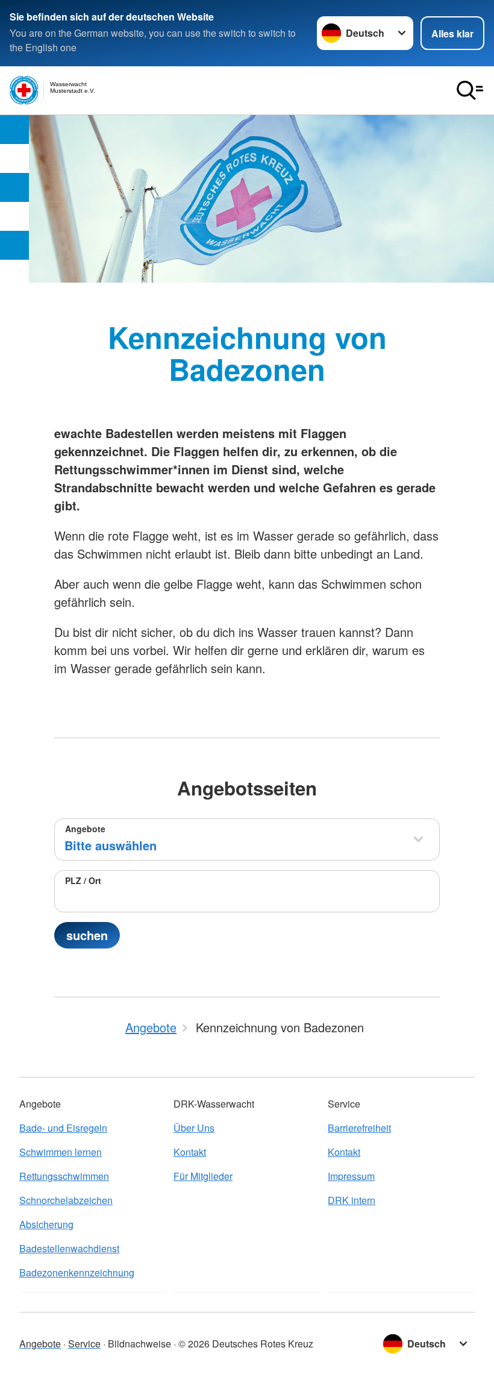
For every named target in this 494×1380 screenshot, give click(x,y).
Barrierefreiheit (359, 1128)
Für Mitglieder (203, 1176)
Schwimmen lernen (60, 1152)
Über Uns (194, 1128)
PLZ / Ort (83, 880)
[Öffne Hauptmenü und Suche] (469, 90)
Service (84, 1343)
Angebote (85, 829)
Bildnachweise (139, 1343)
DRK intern (351, 1200)
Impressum (351, 1176)
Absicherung (46, 1224)
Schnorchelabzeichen (66, 1200)
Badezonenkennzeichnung (76, 1272)
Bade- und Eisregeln (63, 1128)
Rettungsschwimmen (64, 1176)
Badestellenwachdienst (69, 1248)
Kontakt (190, 1152)
